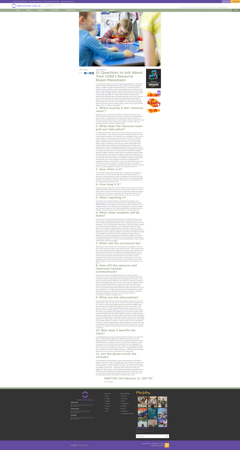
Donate (107, 408)
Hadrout (162, 445)
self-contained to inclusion (109, 91)
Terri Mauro (108, 382)
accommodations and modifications (113, 311)
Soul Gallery (123, 406)
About (107, 396)
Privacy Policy (155, 443)
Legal (161, 443)
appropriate (99, 340)
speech (98, 165)
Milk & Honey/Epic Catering (127, 413)
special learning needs (126, 84)
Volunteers (108, 401)
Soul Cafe (123, 408)
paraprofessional (101, 203)
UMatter (123, 401)
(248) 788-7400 (75, 419)
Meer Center (124, 396)
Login (107, 411)
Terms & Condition (146, 443)
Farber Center (124, 398)
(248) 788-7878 (75, 406)
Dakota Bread (124, 411)
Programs (108, 398)
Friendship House (125, 403)
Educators (108, 403)
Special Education (101, 69)
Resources (108, 406)
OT (101, 165)
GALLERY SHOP (226, 1)
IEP (132, 161)
